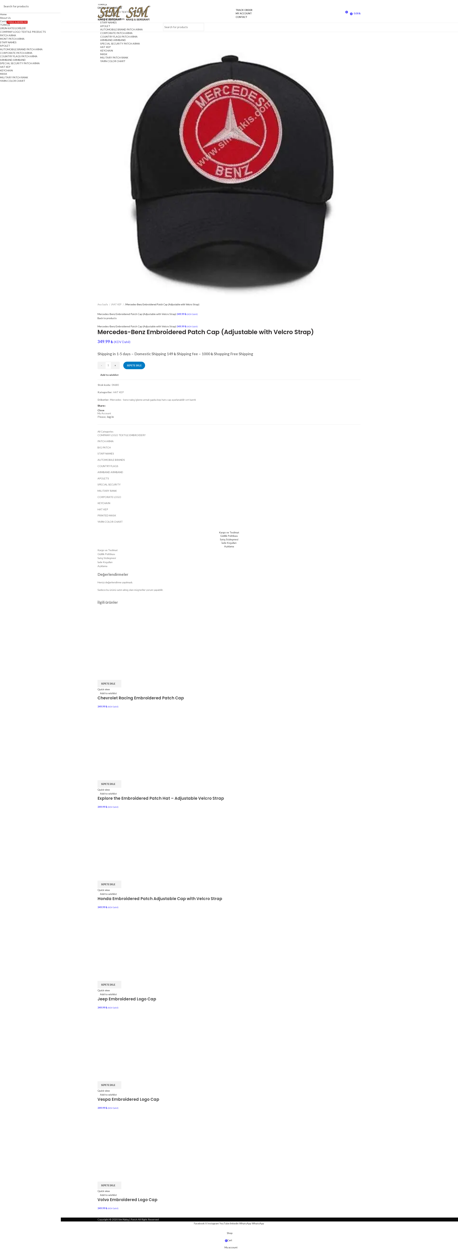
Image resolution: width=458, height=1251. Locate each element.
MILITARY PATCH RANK (114, 57)
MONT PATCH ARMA (12, 38)
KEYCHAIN (106, 50)
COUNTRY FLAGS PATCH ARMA (119, 36)
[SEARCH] (199, 27)
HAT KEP (105, 46)
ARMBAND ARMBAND (113, 39)
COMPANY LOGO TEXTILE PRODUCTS (23, 31)
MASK (103, 54)
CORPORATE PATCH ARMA (116, 33)
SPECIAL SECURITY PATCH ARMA (120, 43)
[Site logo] (112, 12)
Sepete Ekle (134, 365)
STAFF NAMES (108, 22)
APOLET (105, 26)
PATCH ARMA (8, 35)
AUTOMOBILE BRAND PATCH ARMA (121, 29)
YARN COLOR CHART (112, 61)
